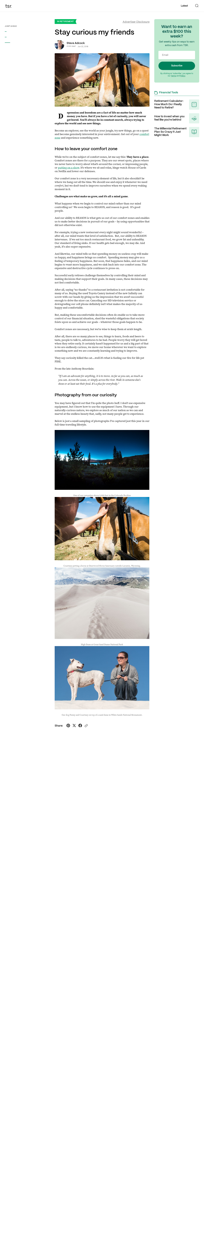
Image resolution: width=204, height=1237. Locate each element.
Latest (184, 6)
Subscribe (176, 66)
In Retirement (65, 21)
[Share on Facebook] (80, 726)
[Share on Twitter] (74, 726)
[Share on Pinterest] (68, 726)
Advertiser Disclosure (136, 22)
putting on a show (68, 167)
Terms (173, 76)
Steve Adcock (76, 43)
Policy (182, 76)
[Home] (9, 6)
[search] (197, 6)
